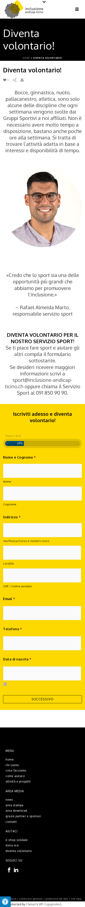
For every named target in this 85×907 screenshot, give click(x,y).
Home (26, 58)
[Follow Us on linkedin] (16, 870)
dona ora (12, 845)
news (9, 799)
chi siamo (12, 765)
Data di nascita (17, 659)
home (10, 759)
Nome (7, 481)
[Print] (24, 80)
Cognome (10, 504)
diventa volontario (19, 851)
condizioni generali (31, 898)
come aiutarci (15, 776)
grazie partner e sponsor (23, 816)
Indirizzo (12, 517)
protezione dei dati (57, 898)
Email (9, 599)
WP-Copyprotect (50, 904)
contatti (11, 821)
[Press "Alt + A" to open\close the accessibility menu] (5, 901)
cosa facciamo (16, 770)
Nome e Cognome (19, 457)
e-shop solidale (17, 840)
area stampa (15, 805)
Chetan (31, 904)
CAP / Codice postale (17, 586)
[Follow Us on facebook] (9, 870)
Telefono (12, 629)
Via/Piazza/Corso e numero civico (26, 541)
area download (16, 810)
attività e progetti (18, 781)
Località (8, 563)
